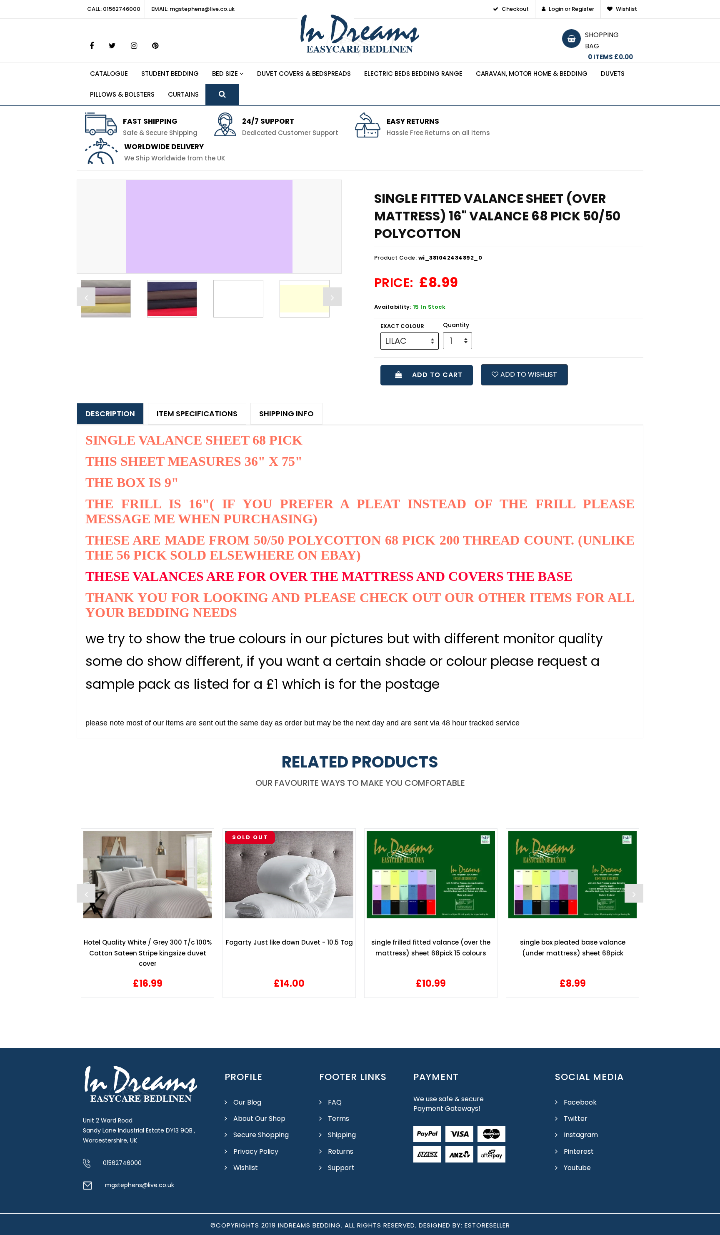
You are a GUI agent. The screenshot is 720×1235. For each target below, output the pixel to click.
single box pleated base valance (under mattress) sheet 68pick (431, 948)
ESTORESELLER (487, 1225)
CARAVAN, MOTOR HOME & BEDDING (532, 73)
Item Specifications (197, 413)
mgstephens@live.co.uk (139, 1185)
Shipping (342, 1135)
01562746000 (122, 1163)
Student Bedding (170, 73)
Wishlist (245, 1167)
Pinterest (579, 1151)
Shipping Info (286, 413)
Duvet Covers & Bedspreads (304, 73)
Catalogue (109, 73)
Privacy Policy (255, 1151)
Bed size (226, 73)
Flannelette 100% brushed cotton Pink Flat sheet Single (572, 948)
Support (341, 1167)
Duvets (613, 73)
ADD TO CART (435, 375)
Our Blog (247, 1102)
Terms (338, 1118)
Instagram (581, 1135)
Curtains (183, 94)
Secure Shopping (261, 1135)
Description (110, 413)
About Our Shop (259, 1118)
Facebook (580, 1102)
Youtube (577, 1167)
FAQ (335, 1102)
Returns (340, 1151)
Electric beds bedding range (413, 73)
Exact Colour (402, 326)
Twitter (576, 1118)
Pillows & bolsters (122, 94)
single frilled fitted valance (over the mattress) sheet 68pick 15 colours (289, 948)
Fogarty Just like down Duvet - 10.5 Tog (147, 942)
